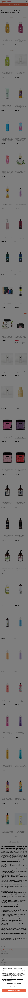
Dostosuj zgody (14, 987)
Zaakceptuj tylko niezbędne (14, 983)
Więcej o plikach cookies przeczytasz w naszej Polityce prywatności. (12, 979)
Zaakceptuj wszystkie (14, 990)
